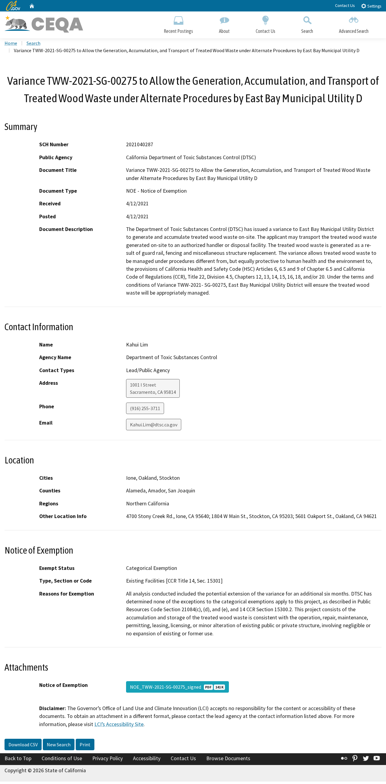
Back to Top (18, 758)
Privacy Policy (107, 758)
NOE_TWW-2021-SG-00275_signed (176, 687)
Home (11, 43)
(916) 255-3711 (145, 408)
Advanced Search (354, 31)
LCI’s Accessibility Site (119, 724)
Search (307, 31)
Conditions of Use (62, 758)
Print (85, 744)
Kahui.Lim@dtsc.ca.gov (153, 425)
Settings (373, 6)
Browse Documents (228, 758)
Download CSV (23, 744)
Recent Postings (178, 31)
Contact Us (345, 5)
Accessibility (146, 758)
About (224, 31)
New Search (59, 744)
